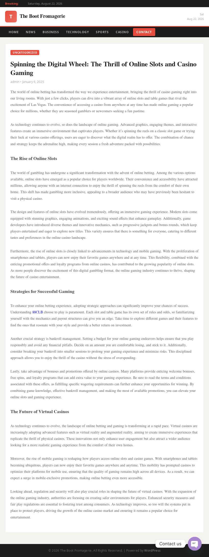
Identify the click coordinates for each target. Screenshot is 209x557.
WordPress (152, 550)
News (30, 32)
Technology (77, 32)
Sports (102, 32)
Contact (144, 32)
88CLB (37, 312)
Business (51, 32)
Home (14, 32)
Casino (122, 32)
